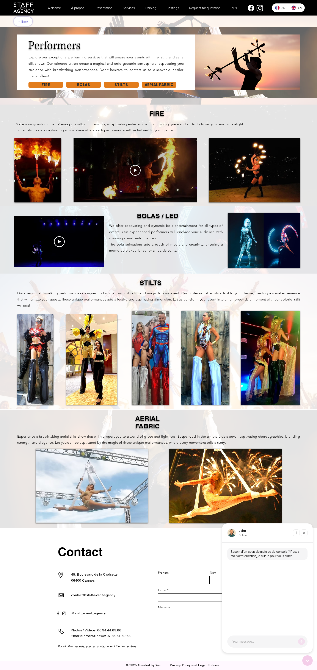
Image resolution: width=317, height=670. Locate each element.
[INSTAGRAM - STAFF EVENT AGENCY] (260, 8)
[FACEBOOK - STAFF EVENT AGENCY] (251, 8)
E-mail (162, 590)
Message (164, 607)
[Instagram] (64, 613)
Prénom (163, 572)
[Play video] (135, 170)
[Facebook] (58, 613)
